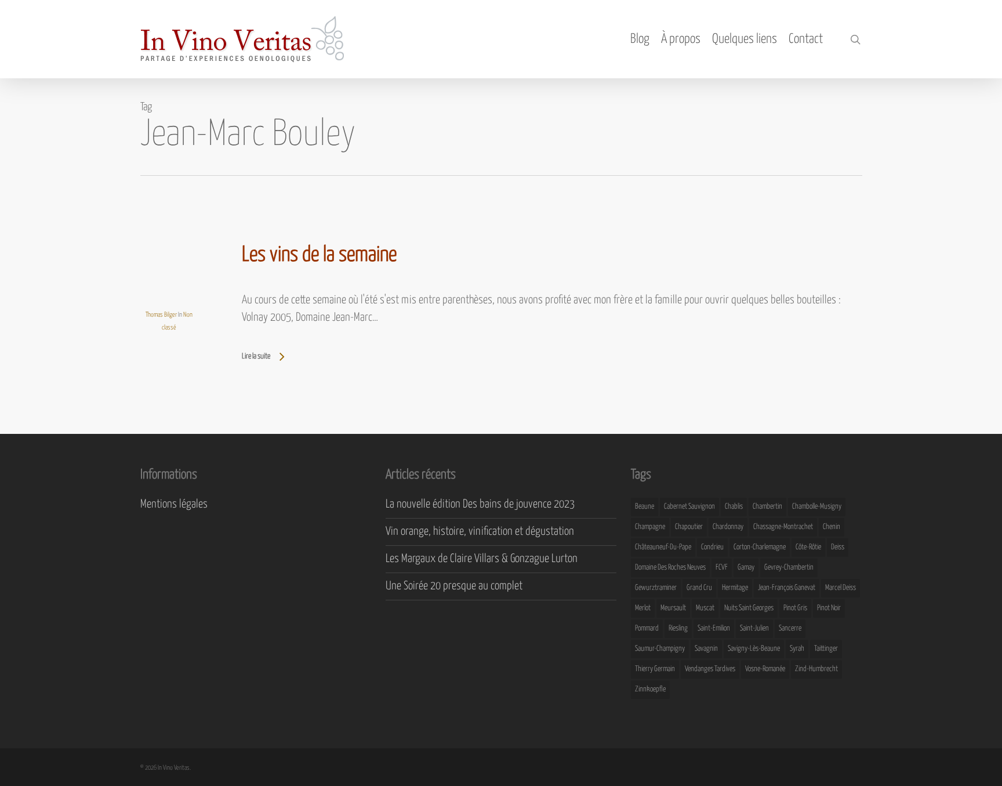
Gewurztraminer (656, 588)
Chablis (734, 506)
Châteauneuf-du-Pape (663, 547)
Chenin (831, 527)
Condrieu (712, 547)
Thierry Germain (655, 669)
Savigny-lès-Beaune (754, 649)
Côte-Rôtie (808, 547)
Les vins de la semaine (319, 255)
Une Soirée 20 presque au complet (454, 586)
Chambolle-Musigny (816, 506)
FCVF (722, 567)
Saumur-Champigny (660, 649)
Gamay (746, 567)
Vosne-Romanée (765, 669)
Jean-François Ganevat (786, 588)
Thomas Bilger (161, 314)
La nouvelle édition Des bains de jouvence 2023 (480, 504)
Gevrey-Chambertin (789, 567)
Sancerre (790, 628)
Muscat (705, 608)
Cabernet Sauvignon (689, 506)
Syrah (797, 649)
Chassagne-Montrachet (783, 527)
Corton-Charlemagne (760, 547)
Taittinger (826, 649)
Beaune (644, 506)
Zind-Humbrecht (816, 669)
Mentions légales (174, 504)
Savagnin (706, 649)
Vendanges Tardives (710, 669)
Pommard (647, 628)
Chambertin (767, 506)
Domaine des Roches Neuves (670, 567)
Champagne (650, 527)
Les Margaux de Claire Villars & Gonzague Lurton (482, 558)
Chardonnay (728, 527)
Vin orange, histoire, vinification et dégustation (480, 531)
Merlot (643, 608)
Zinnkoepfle (650, 689)
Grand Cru (699, 588)
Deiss (837, 547)
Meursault (673, 608)
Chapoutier (689, 527)
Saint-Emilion (714, 628)
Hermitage (735, 588)
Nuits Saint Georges (749, 608)
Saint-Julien (754, 628)
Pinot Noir (829, 608)
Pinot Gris (795, 608)
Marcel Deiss (840, 588)
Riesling (678, 628)
